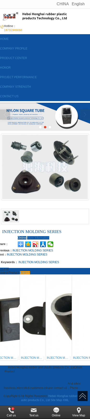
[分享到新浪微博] (36, 244)
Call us (11, 415)
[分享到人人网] (43, 244)
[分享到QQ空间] (28, 244)
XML (66, 400)
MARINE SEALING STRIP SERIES (52, 375)
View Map (78, 415)
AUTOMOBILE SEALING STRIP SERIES (41, 371)
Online (22, 237)
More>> (25, 272)
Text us (33, 415)
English (78, 4)
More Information (38, 237)
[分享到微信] (51, 244)
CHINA (63, 4)
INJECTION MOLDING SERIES (32, 250)
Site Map (56, 400)
